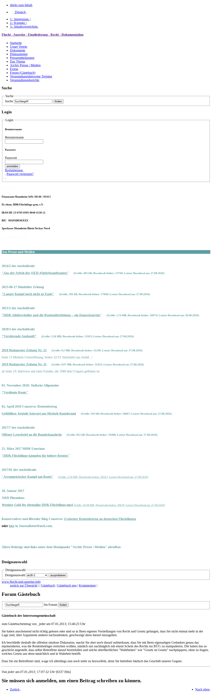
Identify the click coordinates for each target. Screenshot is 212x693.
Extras (14, 69)
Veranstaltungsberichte (24, 80)
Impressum (19, 19)
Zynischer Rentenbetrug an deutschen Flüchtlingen (100, 519)
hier (11, 526)
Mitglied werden (15, 237)
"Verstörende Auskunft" (19, 336)
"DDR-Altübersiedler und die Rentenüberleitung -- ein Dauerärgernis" (52, 315)
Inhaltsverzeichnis (24, 26)
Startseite (16, 43)
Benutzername (14, 137)
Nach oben (202, 689)
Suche (9, 101)
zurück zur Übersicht (23, 585)
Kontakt (17, 23)
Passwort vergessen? (20, 174)
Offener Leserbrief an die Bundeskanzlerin (32, 434)
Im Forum (50, 604)
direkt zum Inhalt (21, 5)
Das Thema (17, 61)
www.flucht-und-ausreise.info (21, 581)
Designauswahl (15, 575)
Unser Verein (18, 46)
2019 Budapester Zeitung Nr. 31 (24, 364)
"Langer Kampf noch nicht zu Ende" (28, 294)
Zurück (14, 689)
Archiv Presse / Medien (25, 65)
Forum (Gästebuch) (22, 72)
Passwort (11, 158)
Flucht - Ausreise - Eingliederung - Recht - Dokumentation (42, 34)
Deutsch (20, 12)
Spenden (9, 188)
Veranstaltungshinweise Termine (31, 76)
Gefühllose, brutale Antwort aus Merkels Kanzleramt (39, 413)
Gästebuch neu (67, 585)
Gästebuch (48, 585)
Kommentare (87, 585)
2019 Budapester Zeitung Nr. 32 (24, 350)
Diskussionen (19, 54)
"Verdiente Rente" (15, 392)
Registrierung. (14, 170)
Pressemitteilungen (22, 58)
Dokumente (17, 50)
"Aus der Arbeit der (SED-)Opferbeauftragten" (35, 273)
